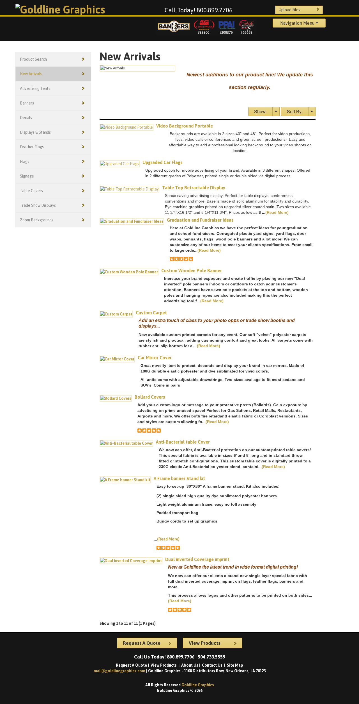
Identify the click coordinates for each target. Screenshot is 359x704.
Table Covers (31, 191)
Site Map (235, 665)
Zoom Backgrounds (36, 220)
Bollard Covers (150, 396)
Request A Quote (131, 665)
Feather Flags (32, 147)
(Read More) (277, 212)
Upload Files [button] (289, 10)
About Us (189, 665)
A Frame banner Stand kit (179, 478)
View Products (164, 665)
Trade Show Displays (38, 205)
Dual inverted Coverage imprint (197, 559)
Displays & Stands (35, 132)
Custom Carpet (151, 312)
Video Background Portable (184, 125)
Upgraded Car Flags (162, 162)
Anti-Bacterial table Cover (183, 441)
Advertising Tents (35, 88)
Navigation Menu (298, 23)
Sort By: (295, 111)
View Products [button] (204, 643)
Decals (26, 117)
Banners (27, 103)
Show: (260, 111)
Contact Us (212, 665)
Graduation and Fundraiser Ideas (200, 219)
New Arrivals (31, 74)
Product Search (33, 59)
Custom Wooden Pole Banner (191, 270)
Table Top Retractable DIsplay (193, 187)
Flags (24, 161)
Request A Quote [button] (141, 643)
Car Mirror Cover (155, 357)
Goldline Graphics (197, 685)
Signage (27, 176)
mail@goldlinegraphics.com (120, 671)
